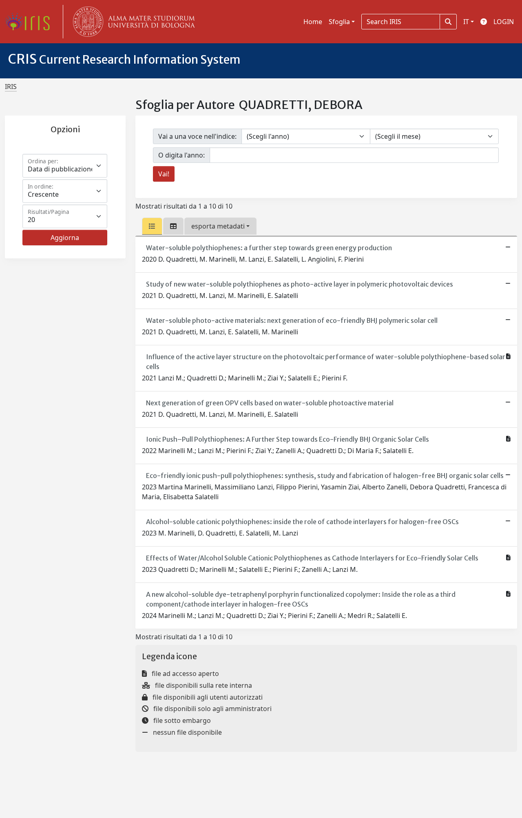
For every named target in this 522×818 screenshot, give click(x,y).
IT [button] (466, 21)
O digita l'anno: (181, 155)
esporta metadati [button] (218, 226)
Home (312, 21)
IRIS (11, 86)
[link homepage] (30, 21)
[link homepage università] (132, 21)
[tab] (152, 226)
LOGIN (503, 21)
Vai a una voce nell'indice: (197, 136)
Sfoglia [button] (339, 21)
